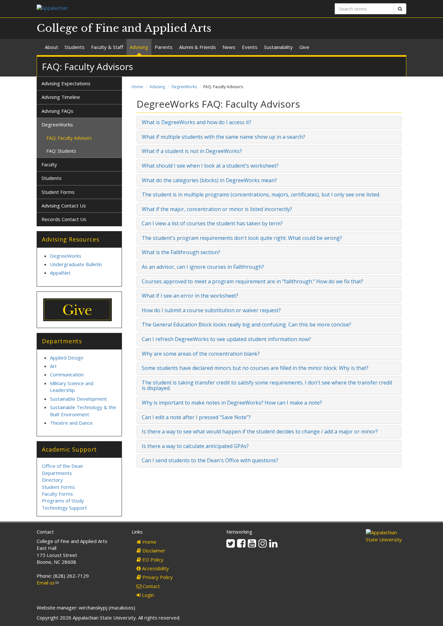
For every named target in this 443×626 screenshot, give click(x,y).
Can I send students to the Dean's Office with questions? (210, 460)
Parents (164, 47)
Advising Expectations (66, 83)
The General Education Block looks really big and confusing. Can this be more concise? (246, 324)
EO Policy (152, 559)
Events (249, 47)
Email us (48, 582)
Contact (150, 586)
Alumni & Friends (197, 47)
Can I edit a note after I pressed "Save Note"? (196, 417)
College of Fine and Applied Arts (124, 28)
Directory (52, 480)
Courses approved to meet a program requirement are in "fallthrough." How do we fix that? (252, 281)
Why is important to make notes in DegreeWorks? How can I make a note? (232, 402)
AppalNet (60, 272)
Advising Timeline (61, 97)
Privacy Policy (157, 577)
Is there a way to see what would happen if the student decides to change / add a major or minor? (260, 431)
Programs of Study (63, 500)
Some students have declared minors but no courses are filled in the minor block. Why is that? (255, 368)
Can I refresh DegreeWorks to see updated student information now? (226, 339)
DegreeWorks (184, 86)
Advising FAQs (57, 111)
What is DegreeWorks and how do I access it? (196, 122)
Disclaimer (153, 550)
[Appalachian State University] (127, 9)
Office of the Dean (62, 466)
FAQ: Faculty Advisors (69, 138)
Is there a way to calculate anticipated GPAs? (195, 446)
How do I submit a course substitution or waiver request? (211, 310)
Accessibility (155, 568)
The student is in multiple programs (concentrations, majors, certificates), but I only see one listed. (261, 194)
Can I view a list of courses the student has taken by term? (212, 223)
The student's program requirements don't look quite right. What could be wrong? (242, 238)
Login (147, 595)
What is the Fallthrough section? (181, 252)
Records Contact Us (64, 219)
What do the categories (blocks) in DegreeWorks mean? (209, 180)
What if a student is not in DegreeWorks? (192, 151)
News (228, 47)
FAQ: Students (61, 151)
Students (75, 47)
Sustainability (278, 47)
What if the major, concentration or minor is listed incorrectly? (217, 209)
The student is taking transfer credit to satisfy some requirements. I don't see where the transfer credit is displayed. (267, 385)
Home (137, 86)
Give (304, 47)
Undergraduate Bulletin (76, 264)
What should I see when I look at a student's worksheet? (210, 165)
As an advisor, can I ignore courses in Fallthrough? (203, 266)
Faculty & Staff (107, 47)
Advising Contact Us (64, 205)
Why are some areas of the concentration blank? (201, 353)
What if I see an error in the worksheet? (190, 295)
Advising (139, 47)
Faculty (49, 164)
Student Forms (58, 192)
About (51, 47)
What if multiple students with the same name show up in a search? (223, 136)
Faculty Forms (57, 493)
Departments (57, 473)
